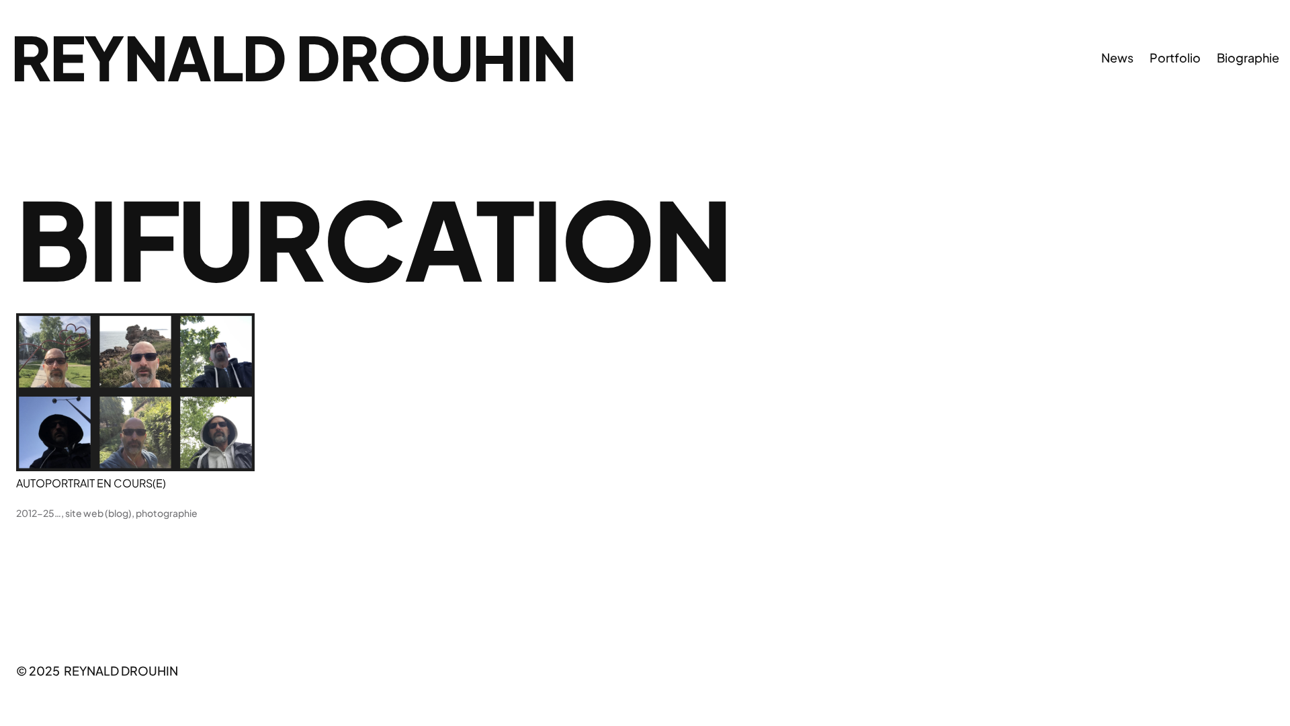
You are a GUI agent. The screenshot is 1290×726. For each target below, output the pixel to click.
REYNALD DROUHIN (293, 57)
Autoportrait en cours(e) (91, 483)
